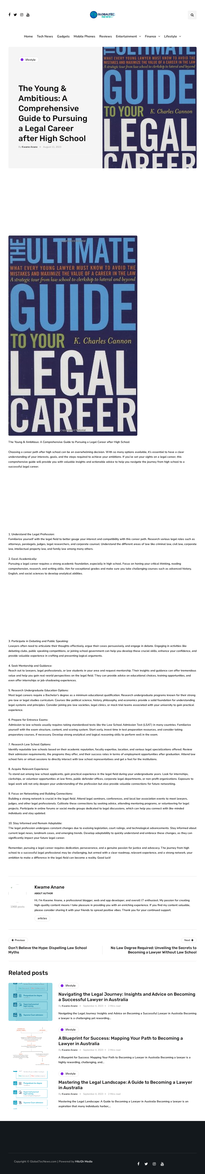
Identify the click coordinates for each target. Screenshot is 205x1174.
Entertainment (126, 36)
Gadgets (63, 36)
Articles (42, 918)
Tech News (45, 36)
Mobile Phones (84, 36)
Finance (150, 36)
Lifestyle (170, 36)
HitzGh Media (83, 1161)
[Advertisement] (102, 206)
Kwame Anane (29, 147)
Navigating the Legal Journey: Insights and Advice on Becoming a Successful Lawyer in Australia (126, 996)
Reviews (105, 36)
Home (28, 36)
